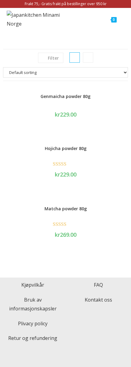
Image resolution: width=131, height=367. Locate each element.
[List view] (88, 57)
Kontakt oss (98, 299)
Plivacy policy (33, 323)
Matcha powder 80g (65, 208)
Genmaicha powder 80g (65, 96)
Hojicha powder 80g (66, 148)
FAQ (98, 284)
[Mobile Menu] (121, 19)
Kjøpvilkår (32, 284)
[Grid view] (74, 57)
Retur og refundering (32, 338)
